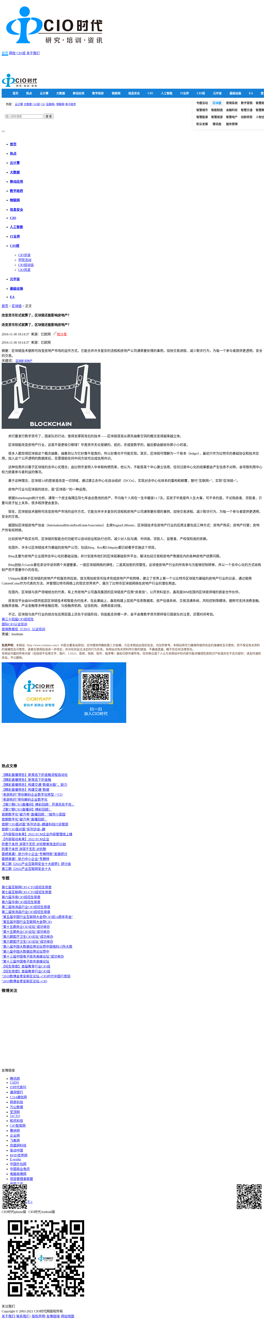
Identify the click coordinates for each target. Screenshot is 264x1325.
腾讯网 (15, 1078)
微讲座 (217, 124)
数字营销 (246, 103)
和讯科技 (16, 1120)
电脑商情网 (18, 1174)
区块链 (217, 103)
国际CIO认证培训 (14, 624)
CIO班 (21, 53)
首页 (5, 53)
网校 (12, 53)
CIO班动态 (26, 265)
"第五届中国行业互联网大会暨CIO (27, 922)
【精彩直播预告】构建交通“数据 (25, 789)
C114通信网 (18, 1097)
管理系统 (232, 103)
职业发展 (202, 124)
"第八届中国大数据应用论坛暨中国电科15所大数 (37, 946)
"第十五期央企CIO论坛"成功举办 (26, 927)
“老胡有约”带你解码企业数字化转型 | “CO (32, 794)
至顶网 (15, 1112)
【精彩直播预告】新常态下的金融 (26, 780)
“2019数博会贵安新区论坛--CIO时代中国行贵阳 (36, 976)
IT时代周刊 (18, 1087)
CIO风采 (24, 270)
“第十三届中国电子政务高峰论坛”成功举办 (33, 956)
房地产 (28, 360)
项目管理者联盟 (21, 1179)
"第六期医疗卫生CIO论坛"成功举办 (27, 936)
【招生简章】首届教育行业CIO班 (26, 966)
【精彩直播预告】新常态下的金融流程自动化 (35, 775)
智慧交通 (246, 110)
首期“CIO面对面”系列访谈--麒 (23, 829)
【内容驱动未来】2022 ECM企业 (25, 839)
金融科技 (232, 110)
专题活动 (202, 103)
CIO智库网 (18, 1125)
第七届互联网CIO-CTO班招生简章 (27, 887)
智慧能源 (202, 117)
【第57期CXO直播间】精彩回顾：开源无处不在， (38, 804)
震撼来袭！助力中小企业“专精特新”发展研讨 (34, 854)
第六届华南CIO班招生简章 (21, 897)
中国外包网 (18, 1164)
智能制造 (217, 110)
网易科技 (16, 1102)
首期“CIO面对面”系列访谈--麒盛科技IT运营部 (35, 824)
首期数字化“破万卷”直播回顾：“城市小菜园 (33, 814)
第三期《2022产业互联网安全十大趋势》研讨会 (36, 864)
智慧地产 (232, 117)
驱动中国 (16, 1150)
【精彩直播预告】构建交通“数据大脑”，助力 (34, 784)
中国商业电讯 (20, 1169)
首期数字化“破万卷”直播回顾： (24, 819)
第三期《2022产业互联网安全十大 (26, 869)
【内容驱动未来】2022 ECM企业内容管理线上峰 (37, 834)
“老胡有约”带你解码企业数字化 (24, 799)
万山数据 (16, 1107)
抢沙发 (62, 334)
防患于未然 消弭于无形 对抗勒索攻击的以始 (34, 844)
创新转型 (246, 117)
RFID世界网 (18, 1155)
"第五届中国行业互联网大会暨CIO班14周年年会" (37, 917)
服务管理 (232, 124)
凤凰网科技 (18, 1145)
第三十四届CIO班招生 (18, 619)
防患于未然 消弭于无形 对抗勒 (24, 849)
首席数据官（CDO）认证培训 (23, 629)
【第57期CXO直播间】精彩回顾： (27, 809)
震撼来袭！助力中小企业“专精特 (25, 859)
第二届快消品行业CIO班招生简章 (26, 907)
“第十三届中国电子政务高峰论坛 (25, 961)
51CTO (15, 1116)
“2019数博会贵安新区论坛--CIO (24, 981)
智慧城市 (202, 110)
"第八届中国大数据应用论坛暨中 (25, 951)
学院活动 (24, 260)
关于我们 (33, 53)
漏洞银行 (16, 1092)
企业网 (15, 1135)
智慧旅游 (217, 117)
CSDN (14, 1082)
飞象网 (15, 1140)
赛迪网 (15, 1130)
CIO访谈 (24, 255)
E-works (15, 1159)
